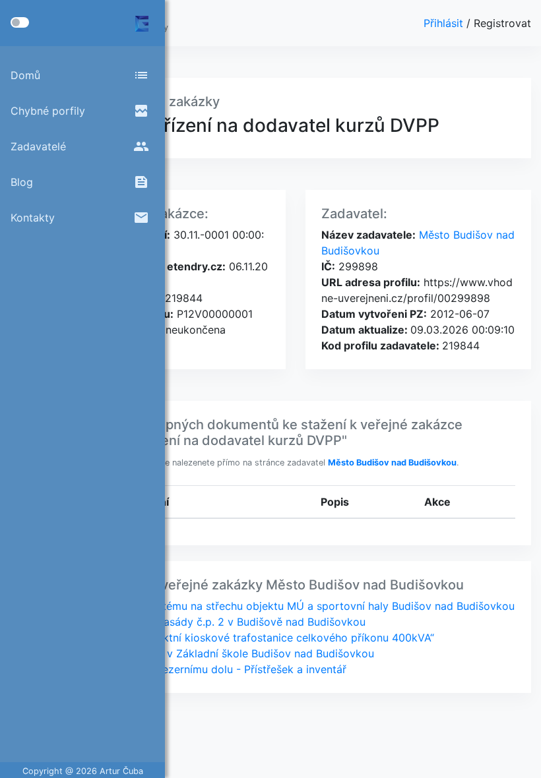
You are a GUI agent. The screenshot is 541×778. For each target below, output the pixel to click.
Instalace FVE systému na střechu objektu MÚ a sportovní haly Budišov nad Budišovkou (295, 606)
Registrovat (502, 23)
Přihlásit (445, 23)
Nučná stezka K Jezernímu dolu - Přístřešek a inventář (210, 669)
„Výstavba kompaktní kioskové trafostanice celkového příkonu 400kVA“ (254, 637)
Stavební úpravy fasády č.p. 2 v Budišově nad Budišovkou (220, 621)
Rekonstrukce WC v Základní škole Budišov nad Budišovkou (224, 653)
